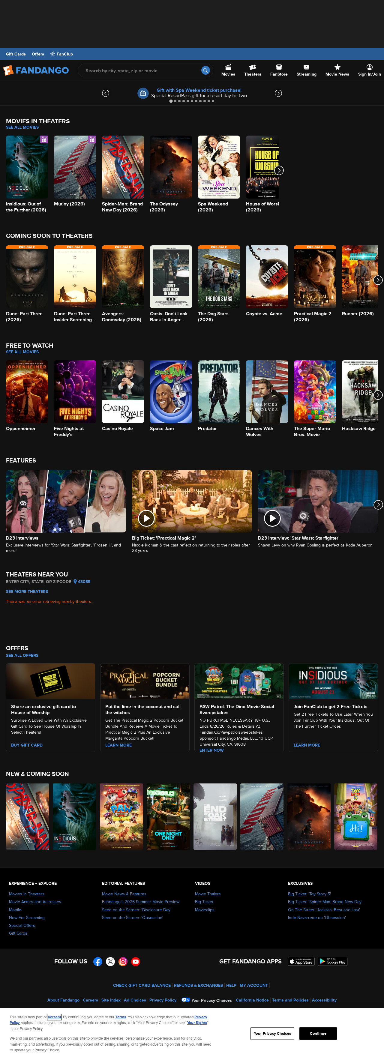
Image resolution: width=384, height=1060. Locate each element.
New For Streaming (27, 918)
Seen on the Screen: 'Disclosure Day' (136, 910)
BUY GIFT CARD (27, 745)
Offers (38, 54)
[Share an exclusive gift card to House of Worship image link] (50, 680)
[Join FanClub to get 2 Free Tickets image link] (333, 680)
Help (231, 985)
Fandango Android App (333, 961)
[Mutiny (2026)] (262, 816)
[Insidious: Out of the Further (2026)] (75, 816)
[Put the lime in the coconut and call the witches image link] (144, 680)
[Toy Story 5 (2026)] (356, 816)
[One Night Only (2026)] (168, 816)
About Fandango (63, 1000)
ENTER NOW (212, 750)
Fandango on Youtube (135, 961)
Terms (120, 1017)
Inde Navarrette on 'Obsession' (317, 918)
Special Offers (22, 925)
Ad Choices (135, 1000)
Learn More (307, 745)
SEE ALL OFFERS (22, 655)
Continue (318, 1033)
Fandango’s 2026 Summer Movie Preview (140, 902)
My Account (254, 985)
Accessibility (324, 1000)
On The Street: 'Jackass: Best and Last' (324, 910)
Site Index (111, 1000)
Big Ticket (204, 902)
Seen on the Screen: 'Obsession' (132, 918)
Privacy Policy (162, 1000)
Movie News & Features (124, 894)
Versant (54, 1017)
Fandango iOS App (301, 961)
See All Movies (22, 127)
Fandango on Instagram (123, 961)
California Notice (252, 1000)
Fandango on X (110, 961)
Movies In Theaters (26, 894)
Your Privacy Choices (211, 1000)
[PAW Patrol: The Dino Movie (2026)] (122, 816)
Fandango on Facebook (97, 961)
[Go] (205, 70)
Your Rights (197, 1023)
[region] (192, 1034)
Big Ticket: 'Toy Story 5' (309, 894)
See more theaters (27, 591)
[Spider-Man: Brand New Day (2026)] (28, 816)
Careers (90, 1000)
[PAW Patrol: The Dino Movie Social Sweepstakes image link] (239, 680)
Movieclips (204, 910)
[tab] (170, 101)
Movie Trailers (208, 894)
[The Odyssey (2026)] (309, 816)
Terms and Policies (290, 1000)
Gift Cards (16, 54)
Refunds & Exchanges (198, 985)
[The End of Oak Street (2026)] (215, 816)
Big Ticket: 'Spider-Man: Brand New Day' (325, 902)
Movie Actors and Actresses (35, 902)
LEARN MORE (118, 745)
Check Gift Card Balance (142, 985)
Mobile (15, 910)
